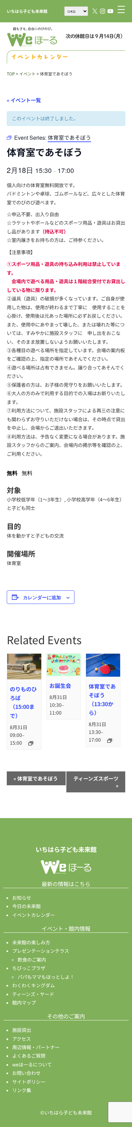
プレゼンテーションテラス (40, 950)
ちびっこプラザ (28, 968)
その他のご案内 (66, 1016)
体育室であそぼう (36, 778)
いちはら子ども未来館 (27, 11)
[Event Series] (30, 743)
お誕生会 (60, 685)
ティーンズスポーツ (95, 782)
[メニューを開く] (121, 9)
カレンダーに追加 (42, 597)
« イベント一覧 (24, 100)
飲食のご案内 (32, 959)
